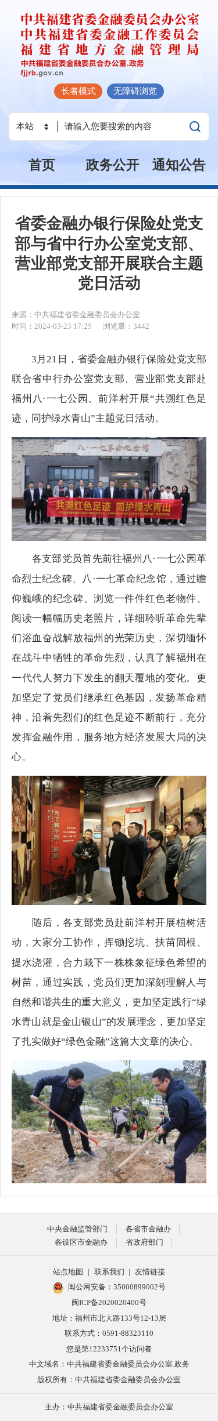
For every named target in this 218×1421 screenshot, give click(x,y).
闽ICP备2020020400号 (109, 1302)
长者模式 (78, 91)
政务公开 (113, 165)
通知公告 (179, 165)
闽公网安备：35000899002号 (117, 1286)
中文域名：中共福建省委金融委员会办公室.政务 (109, 1364)
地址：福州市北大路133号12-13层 (109, 1318)
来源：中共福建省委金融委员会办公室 (76, 314)
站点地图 (68, 1271)
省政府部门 (144, 1242)
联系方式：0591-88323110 (109, 1333)
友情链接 (150, 1271)
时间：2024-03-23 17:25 (52, 326)
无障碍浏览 (135, 91)
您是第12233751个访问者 (109, 1348)
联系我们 (109, 1271)
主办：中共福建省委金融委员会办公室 (109, 1406)
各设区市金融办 (81, 1242)
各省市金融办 (148, 1228)
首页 (41, 165)
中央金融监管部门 (77, 1228)
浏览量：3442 (126, 326)
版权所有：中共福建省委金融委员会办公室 (109, 1379)
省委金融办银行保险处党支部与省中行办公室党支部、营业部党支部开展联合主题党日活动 (109, 253)
